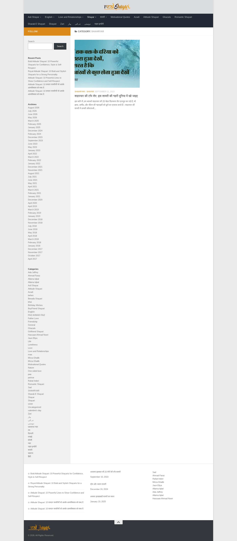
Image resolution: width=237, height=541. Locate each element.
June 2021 (32, 180)
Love (30, 348)
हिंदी (29, 456)
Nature (31, 367)
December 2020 (35, 200)
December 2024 (35, 130)
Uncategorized (34, 407)
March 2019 (33, 209)
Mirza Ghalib (33, 358)
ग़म (29, 430)
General (31, 325)
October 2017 (34, 255)
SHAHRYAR (80, 91)
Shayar (90, 17)
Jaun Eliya (32, 338)
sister (30, 404)
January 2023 (34, 150)
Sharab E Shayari (36, 24)
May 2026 (32, 117)
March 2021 (33, 190)
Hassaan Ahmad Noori (38, 335)
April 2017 (32, 259)
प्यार (29, 443)
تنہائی (78, 24)
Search (31, 41)
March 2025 (33, 121)
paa (29, 374)
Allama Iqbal (33, 279)
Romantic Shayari (183, 17)
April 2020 (32, 203)
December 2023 (35, 137)
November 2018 (35, 223)
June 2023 (32, 144)
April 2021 (32, 186)
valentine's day (34, 410)
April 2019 (32, 206)
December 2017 (35, 249)
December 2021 (35, 167)
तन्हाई (30, 437)
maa (30, 354)
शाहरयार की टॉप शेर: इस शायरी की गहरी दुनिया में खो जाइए (106, 96)
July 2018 (32, 226)
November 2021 (35, 170)
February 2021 (34, 193)
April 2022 (32, 153)
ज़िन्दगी (30, 433)
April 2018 (32, 236)
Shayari (53, 24)
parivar (31, 377)
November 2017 (35, 252)
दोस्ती (30, 440)
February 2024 (34, 134)
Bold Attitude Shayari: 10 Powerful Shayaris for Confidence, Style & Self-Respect (45, 64)
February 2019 (34, 213)
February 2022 (34, 160)
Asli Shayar (33, 17)
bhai (30, 302)
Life (29, 341)
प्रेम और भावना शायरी (98, 484)
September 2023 (35, 140)
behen (30, 295)
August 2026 (33, 107)
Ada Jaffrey (33, 272)
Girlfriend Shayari (35, 331)
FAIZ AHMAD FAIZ (36, 315)
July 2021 (32, 176)
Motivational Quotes (120, 17)
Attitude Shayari (151, 17)
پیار (69, 24)
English (48, 17)
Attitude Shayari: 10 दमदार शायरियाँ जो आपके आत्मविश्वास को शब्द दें (56, 502)
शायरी (102, 17)
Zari (62, 24)
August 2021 (33, 173)
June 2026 (32, 114)
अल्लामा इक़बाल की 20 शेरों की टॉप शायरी (105, 472)
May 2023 (32, 147)
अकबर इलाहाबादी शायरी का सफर (102, 496)
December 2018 (35, 219)
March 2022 (33, 157)
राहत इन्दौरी (99, 24)
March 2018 (33, 239)
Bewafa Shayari (35, 298)
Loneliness (33, 344)
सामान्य (30, 453)
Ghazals (167, 17)
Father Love (33, 318)
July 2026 (32, 111)
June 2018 (32, 229)
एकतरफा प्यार (33, 427)
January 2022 (34, 163)
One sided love (34, 371)
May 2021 (32, 183)
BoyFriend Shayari (36, 308)
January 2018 (34, 246)
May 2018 (32, 232)
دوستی (87, 24)
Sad (30, 387)
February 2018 (34, 242)
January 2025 (34, 127)
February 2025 (34, 124)
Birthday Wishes (35, 305)
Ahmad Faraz (34, 275)
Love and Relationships (69, 17)
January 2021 (34, 196)
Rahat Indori (33, 381)
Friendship (32, 321)
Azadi (136, 17)
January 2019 (34, 216)
